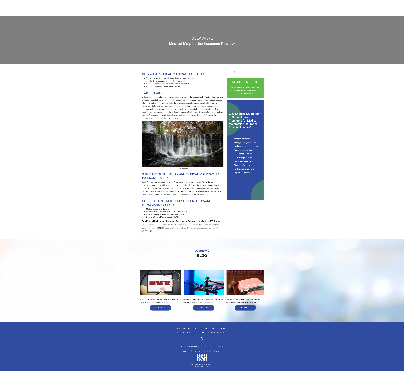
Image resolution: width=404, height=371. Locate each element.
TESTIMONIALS (203, 333)
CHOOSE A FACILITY (219, 328)
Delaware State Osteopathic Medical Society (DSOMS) (167, 211)
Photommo (185, 168)
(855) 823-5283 (162, 228)
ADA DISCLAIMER (193, 347)
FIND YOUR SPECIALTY (201, 328)
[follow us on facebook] (198, 339)
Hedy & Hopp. (206, 366)
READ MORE (160, 308)
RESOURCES (191, 333)
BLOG (213, 333)
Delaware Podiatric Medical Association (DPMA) (165, 214)
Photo (179, 168)
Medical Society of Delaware (157, 209)
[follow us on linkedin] (206, 339)
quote (152, 231)
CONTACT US (222, 333)
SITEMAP (220, 347)
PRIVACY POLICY (208, 347)
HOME (183, 347)
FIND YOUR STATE (184, 328)
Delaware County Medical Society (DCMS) (162, 217)
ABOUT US (181, 333)
